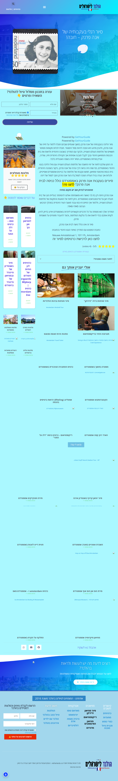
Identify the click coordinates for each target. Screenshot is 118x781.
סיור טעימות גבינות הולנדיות (56, 301)
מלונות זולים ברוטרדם (28, 351)
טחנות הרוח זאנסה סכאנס (56, 333)
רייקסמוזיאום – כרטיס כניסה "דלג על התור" (55, 436)
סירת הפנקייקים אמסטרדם (30, 498)
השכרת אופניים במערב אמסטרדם (87, 544)
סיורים (65, 251)
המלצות (51, 710)
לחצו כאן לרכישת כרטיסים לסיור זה (76, 238)
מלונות (9, 9)
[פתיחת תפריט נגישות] (5, 774)
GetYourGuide (82, 137)
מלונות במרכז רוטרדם (28, 328)
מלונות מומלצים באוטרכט (10, 328)
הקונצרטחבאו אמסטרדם (96, 399)
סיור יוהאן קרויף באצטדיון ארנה (87, 498)
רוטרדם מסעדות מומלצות (10, 351)
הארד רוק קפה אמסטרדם (96, 435)
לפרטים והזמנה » (28, 234)
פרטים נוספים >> (28, 332)
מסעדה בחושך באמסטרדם (96, 366)
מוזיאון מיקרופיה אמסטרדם (87, 637)
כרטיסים (17, 9)
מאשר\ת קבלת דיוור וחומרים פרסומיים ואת (17, 113)
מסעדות (107, 717)
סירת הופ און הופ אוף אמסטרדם (87, 591)
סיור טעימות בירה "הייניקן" (96, 301)
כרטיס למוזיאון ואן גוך (27, 222)
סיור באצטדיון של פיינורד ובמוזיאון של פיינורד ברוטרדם (9, 274)
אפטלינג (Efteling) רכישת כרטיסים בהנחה (56, 401)
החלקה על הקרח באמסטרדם (30, 637)
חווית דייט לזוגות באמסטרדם (30, 544)
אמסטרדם (78, 251)
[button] (44, 7)
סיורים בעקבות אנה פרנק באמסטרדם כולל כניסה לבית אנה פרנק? (76, 182)
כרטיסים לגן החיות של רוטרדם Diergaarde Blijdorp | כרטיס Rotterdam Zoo (24, 278)
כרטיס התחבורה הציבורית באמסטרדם (56, 366)
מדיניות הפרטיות (12, 115)
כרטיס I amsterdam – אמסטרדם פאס (30, 591)
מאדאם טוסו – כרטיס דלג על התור (10, 225)
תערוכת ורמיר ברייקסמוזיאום (96, 333)
